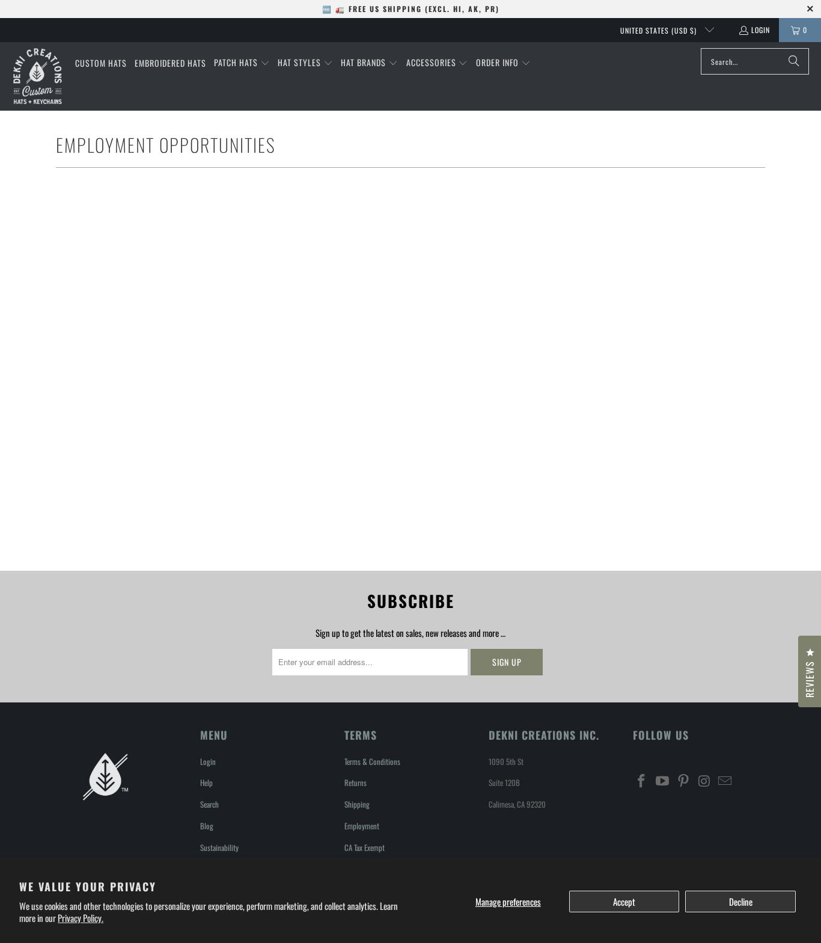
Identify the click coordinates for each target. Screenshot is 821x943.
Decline (740, 901)
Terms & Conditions (372, 761)
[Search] (794, 61)
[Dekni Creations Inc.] (38, 76)
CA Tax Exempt (364, 847)
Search (209, 804)
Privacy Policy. (80, 917)
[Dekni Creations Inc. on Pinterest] (683, 780)
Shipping (357, 804)
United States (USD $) (659, 30)
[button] (242, 63)
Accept (624, 901)
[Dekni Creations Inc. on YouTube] (663, 780)
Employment (361, 826)
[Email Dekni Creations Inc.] (725, 780)
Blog (206, 826)
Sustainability (219, 847)
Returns (355, 782)
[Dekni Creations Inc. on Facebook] (642, 780)
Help (206, 782)
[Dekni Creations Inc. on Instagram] (704, 780)
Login (760, 30)
